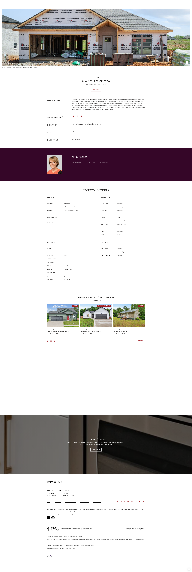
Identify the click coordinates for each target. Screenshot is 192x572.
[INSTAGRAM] (123, 501)
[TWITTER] (135, 501)
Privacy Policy (141, 528)
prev (7, 62)
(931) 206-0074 (90, 162)
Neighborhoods (84, 502)
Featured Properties (70, 502)
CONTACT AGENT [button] (78, 167)
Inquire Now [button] (96, 89)
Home (48, 502)
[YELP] (131, 501)
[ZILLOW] (143, 501)
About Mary (58, 502)
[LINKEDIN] (127, 501)
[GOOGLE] (139, 501)
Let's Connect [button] (96, 449)
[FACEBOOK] (118, 501)
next (11, 62)
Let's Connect (97, 502)
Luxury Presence (87, 528)
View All (140, 340)
